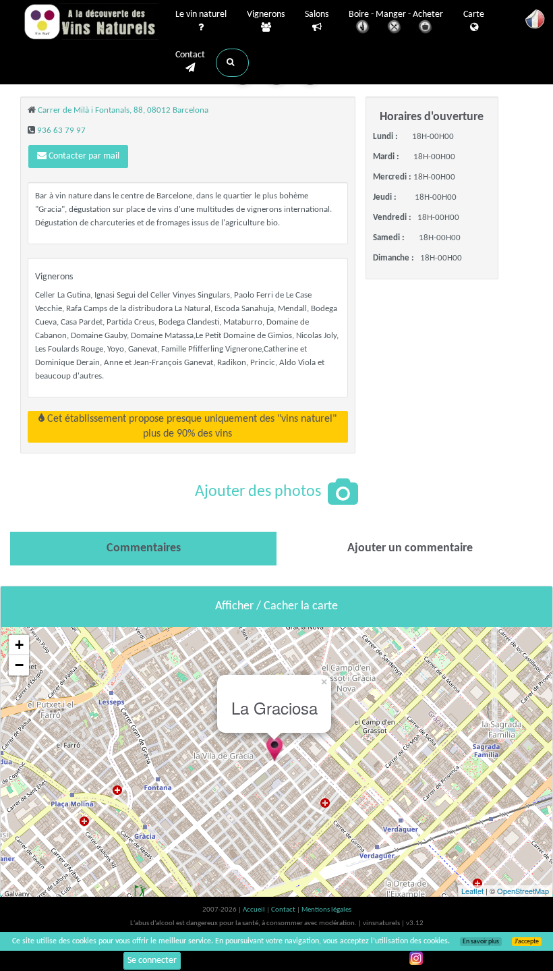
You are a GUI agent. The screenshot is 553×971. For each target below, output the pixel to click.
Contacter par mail (83, 156)
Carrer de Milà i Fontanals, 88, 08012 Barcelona (123, 110)
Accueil (254, 910)
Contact (190, 55)
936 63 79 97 (61, 130)
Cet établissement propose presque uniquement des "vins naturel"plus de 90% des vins (191, 426)
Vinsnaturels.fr (91, 21)
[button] (232, 63)
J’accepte (527, 942)
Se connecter (152, 960)
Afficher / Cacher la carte (276, 606)
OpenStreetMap (523, 890)
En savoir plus (481, 942)
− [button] (19, 665)
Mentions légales (326, 910)
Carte (473, 14)
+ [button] (19, 644)
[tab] (143, 548)
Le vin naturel (201, 14)
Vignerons (266, 14)
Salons (316, 14)
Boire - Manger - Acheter (396, 14)
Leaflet (472, 890)
